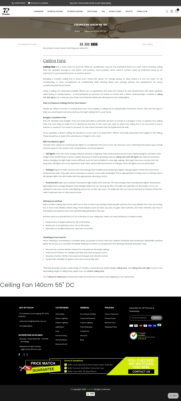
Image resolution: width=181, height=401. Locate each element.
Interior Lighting (55, 11)
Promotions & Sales (88, 314)
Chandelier (38, 11)
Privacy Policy (110, 318)
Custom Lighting (86, 322)
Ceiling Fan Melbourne (57, 276)
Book (25, 341)
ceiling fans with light (141, 268)
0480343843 (19, 3)
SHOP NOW (106, 3)
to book (26, 349)
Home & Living (115, 11)
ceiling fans (121, 268)
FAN (103, 11)
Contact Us (84, 331)
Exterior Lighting (75, 11)
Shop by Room (61, 344)
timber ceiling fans (95, 271)
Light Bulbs (92, 11)
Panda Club (142, 11)
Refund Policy (110, 322)
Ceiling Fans (49, 67)
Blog (82, 340)
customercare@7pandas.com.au (32, 321)
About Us (83, 335)
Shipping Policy (111, 327)
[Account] (171, 11)
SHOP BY (129, 11)
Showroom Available (39, 3)
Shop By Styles (61, 340)
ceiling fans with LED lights (127, 157)
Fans (57, 331)
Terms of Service (111, 314)
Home (77, 31)
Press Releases (86, 327)
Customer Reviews (87, 318)
